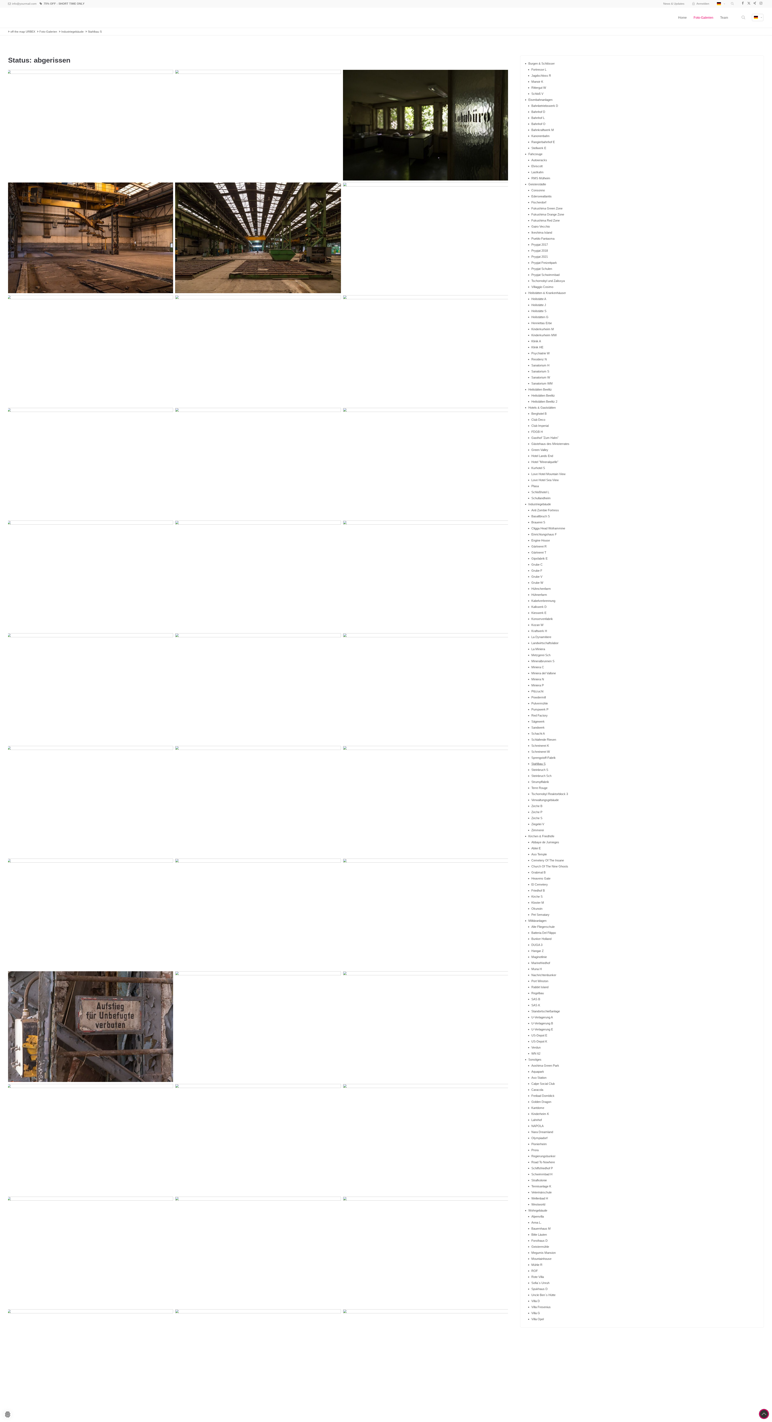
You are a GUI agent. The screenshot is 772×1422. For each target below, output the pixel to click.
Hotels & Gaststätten (542, 407)
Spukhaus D (539, 1289)
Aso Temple (539, 854)
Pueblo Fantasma (542, 238)
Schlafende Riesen (543, 739)
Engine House (540, 540)
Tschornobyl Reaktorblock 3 (549, 794)
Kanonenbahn (540, 136)
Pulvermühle (539, 703)
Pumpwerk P (539, 709)
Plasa (535, 486)
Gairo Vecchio (540, 226)
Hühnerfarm (539, 594)
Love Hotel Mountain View (548, 474)
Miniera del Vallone (543, 673)
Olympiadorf (539, 1138)
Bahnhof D (538, 111)
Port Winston (539, 981)
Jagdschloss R (541, 75)
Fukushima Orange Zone (547, 214)
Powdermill (538, 697)
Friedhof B (538, 890)
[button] (732, 4)
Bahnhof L (538, 118)
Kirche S (537, 896)
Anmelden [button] (702, 3)
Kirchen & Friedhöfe (541, 836)
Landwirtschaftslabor (544, 643)
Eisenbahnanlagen (540, 99)
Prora (535, 1150)
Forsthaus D (539, 1240)
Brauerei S (538, 522)
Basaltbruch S (540, 516)
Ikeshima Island (541, 232)
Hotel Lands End (542, 456)
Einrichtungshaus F (544, 534)
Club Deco (538, 419)
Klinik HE (537, 347)
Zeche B (536, 806)
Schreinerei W (540, 751)
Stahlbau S (538, 763)
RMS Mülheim (540, 178)
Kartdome (537, 1108)
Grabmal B (538, 872)
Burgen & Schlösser (541, 63)
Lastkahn (537, 172)
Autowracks (539, 160)
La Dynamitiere (541, 637)
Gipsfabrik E (539, 558)
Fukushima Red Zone (545, 220)
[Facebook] (743, 4)
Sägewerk (538, 721)
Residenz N (539, 359)
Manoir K (537, 81)
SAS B (535, 999)
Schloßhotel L (540, 492)
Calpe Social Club (543, 1083)
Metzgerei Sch (540, 655)
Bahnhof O (538, 124)
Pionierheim (539, 1144)
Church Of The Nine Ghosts (549, 866)
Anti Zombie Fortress (545, 510)
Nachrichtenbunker (543, 975)
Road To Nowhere (543, 1162)
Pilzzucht (537, 691)
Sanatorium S (540, 371)
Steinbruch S (539, 769)
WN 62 (535, 1053)
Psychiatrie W (540, 353)
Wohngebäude (537, 1210)
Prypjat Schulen (541, 268)
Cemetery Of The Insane (547, 860)
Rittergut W (538, 87)
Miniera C (537, 667)
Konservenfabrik (542, 619)
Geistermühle (540, 1246)
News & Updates (673, 3)
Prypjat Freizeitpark (544, 262)
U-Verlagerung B (542, 1023)
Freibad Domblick (542, 1095)
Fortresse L (538, 69)
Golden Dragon (541, 1101)
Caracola (537, 1089)
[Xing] (755, 4)
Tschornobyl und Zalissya (548, 281)
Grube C (537, 564)
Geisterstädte (537, 184)
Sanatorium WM (542, 383)
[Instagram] (761, 4)
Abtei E (536, 848)
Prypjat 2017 (539, 244)
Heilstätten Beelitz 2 (544, 401)
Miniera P (537, 685)
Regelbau (537, 993)
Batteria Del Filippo (543, 932)
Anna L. (536, 1222)
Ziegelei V (537, 824)
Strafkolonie (539, 1180)
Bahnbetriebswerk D (544, 105)
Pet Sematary (540, 914)
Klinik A (536, 341)
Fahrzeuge (535, 154)
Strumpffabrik (540, 782)
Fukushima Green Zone (547, 208)
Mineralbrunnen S (542, 661)
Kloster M (537, 902)
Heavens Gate (540, 878)
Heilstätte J (538, 305)
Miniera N (537, 679)
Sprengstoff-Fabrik (543, 757)
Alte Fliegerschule (543, 926)
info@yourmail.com (24, 3)
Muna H (536, 969)
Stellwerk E (538, 148)
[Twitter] (749, 4)
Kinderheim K (540, 1114)
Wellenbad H (539, 1198)
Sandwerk (538, 727)
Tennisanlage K (541, 1186)
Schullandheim (541, 498)
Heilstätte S (538, 311)
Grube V (536, 576)
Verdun (536, 1047)
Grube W (537, 582)
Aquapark (537, 1071)
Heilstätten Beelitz (540, 389)
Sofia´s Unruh (540, 1283)
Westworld (538, 1204)
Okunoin (536, 908)
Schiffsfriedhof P (542, 1168)
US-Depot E (539, 1035)
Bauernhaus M (541, 1228)
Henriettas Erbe (541, 323)
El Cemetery (539, 884)
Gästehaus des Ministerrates (550, 443)
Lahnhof (536, 1120)
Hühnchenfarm (541, 588)
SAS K (535, 1005)
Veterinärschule (541, 1192)
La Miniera (538, 649)
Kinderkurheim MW (544, 335)
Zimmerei (537, 830)
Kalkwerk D (539, 606)
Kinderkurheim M (542, 329)
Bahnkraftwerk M (542, 130)
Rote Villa (537, 1277)
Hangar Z (537, 951)
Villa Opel (537, 1319)
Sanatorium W (540, 377)
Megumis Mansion (543, 1252)
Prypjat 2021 (539, 256)
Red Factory (539, 715)
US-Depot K (539, 1041)
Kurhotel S (538, 468)
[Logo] (28, 18)
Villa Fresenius (541, 1307)
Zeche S (536, 818)
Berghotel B (539, 413)
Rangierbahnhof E (543, 142)
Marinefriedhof (540, 963)
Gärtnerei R (539, 546)
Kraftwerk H (539, 631)
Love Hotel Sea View (545, 480)
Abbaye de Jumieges (545, 842)
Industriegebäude (539, 504)
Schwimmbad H (541, 1174)
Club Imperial (540, 425)
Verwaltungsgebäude (545, 800)
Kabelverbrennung (543, 600)
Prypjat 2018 (539, 250)
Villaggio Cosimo (542, 287)
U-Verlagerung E (542, 1029)
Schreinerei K (540, 745)
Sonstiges (534, 1059)
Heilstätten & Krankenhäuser (547, 293)
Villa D (535, 1301)
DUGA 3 (536, 945)
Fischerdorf (538, 202)
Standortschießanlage (545, 1011)
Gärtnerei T (538, 552)
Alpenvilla (537, 1216)
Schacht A (538, 733)
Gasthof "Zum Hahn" (544, 437)
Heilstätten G (539, 317)
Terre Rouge (539, 788)
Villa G (535, 1313)
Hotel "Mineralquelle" (544, 462)
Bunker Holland (541, 938)
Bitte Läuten (539, 1234)
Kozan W (537, 625)
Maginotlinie (539, 957)
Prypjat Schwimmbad (545, 274)
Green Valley (539, 450)
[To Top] (764, 1414)
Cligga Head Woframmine (548, 528)
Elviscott (537, 166)
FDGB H (537, 431)
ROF (534, 1270)
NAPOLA (537, 1126)
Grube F (536, 570)
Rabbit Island (539, 987)
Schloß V (537, 93)
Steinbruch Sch (541, 776)
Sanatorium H (540, 365)
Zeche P (536, 812)
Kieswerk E (538, 613)
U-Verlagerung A (542, 1017)
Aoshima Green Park (545, 1065)
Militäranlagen (537, 920)
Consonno (538, 190)
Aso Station (538, 1077)
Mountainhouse (541, 1258)
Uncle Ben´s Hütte (543, 1295)
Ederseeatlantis (541, 196)
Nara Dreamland (542, 1132)
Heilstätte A (538, 299)
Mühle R (536, 1264)
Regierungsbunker (543, 1156)
